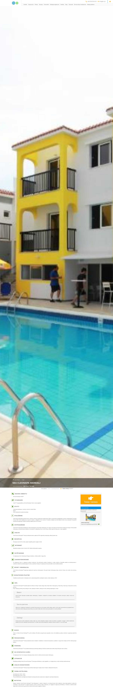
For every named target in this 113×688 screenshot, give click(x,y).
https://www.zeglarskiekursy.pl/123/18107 (89, 524)
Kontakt (25, 4)
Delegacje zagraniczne (54, 4)
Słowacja (41, 4)
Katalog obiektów (90, 4)
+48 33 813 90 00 (92, 1)
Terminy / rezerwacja (91, 501)
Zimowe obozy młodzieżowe (80, 4)
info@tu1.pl (102, 1)
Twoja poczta (30, 4)
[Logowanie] (110, 1)
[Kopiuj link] (98, 524)
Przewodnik (46, 4)
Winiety (36, 4)
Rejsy (66, 4)
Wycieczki (71, 4)
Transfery (62, 4)
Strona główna (44, 488)
